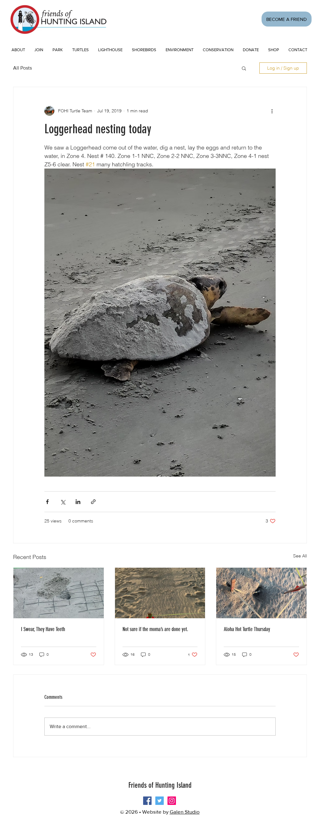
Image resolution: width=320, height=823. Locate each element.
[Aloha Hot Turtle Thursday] (261, 593)
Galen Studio (185, 812)
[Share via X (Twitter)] (63, 502)
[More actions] (272, 111)
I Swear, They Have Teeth (43, 629)
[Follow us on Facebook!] (147, 800)
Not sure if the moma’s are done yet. (155, 629)
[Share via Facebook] (47, 502)
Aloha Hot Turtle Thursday (247, 629)
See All (300, 556)
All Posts (22, 68)
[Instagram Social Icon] (172, 800)
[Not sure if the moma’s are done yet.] (160, 593)
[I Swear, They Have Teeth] (58, 593)
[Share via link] (93, 502)
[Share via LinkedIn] (78, 502)
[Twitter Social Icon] (159, 800)
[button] (39, 49)
